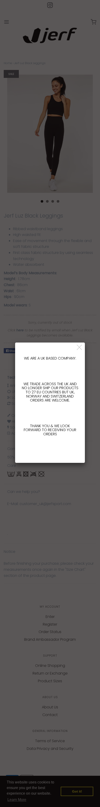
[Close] (79, 348)
